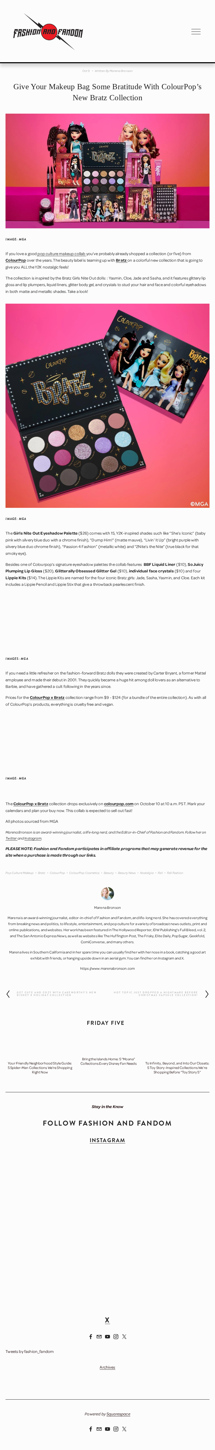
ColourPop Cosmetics (84, 873)
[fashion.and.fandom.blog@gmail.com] (99, 1336)
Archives (107, 1367)
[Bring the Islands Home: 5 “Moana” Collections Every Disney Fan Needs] (108, 1049)
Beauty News (127, 873)
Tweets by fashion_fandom (30, 1351)
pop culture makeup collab (61, 253)
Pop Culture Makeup (20, 873)
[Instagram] (116, 1336)
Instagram (166, 958)
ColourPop (57, 873)
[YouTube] (107, 1336)
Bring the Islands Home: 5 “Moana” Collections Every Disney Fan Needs (108, 1061)
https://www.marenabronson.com (107, 968)
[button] (200, 1038)
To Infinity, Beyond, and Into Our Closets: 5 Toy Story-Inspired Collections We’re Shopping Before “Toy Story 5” (177, 1067)
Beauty (109, 873)
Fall (160, 873)
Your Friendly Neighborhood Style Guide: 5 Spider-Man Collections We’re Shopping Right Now (40, 1067)
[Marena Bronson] (90, 1336)
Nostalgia (147, 873)
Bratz (42, 873)
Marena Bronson (121, 71)
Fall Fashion (175, 873)
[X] (124, 1336)
